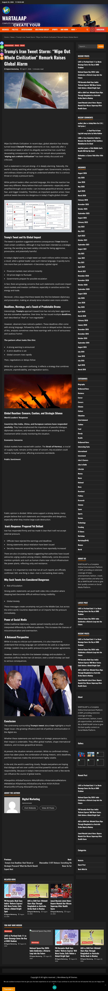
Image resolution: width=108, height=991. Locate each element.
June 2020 (81, 302)
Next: (55, 862)
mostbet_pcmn (83, 148)
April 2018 (81, 365)
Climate (80, 406)
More (73, 29)
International (9, 45)
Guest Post (82, 865)
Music (80, 478)
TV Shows (81, 531)
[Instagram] (2, 54)
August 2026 (82, 173)
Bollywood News (83, 389)
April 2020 (81, 311)
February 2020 (83, 320)
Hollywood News (83, 442)
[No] (105, 985)
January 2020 (82, 325)
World (22, 45)
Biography (81, 384)
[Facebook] (2, 43)
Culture (80, 411)
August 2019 (82, 347)
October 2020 (82, 284)
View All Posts (48, 808)
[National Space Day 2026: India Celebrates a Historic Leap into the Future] (41, 937)
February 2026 (83, 200)
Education (81, 415)
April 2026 (81, 191)
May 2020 (81, 307)
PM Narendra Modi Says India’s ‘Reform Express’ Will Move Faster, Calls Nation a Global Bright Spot (13, 906)
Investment (82, 455)
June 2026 (81, 182)
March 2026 (82, 195)
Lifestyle (81, 469)
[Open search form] (87, 30)
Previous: (21, 864)
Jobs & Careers (83, 460)
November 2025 (83, 204)
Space (80, 509)
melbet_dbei (82, 123)
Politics (80, 496)
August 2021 (82, 249)
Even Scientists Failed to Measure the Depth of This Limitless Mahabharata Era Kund (90, 141)
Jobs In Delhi (82, 464)
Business (5, 29)
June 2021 (81, 258)
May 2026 (81, 186)
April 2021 (81, 267)
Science (80, 505)
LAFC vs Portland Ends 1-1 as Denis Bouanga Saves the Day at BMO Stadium (89, 64)
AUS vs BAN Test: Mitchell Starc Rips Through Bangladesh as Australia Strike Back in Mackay (37, 904)
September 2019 (83, 342)
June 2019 (81, 356)
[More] (2, 58)
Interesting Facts (84, 446)
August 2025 (82, 217)
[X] (2, 50)
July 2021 (81, 253)
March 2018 (82, 369)
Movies (80, 473)
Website (80, 860)
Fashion (80, 424)
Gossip (80, 433)
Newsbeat (81, 491)
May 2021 (81, 262)
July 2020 (81, 298)
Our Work (64, 29)
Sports (54, 29)
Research (81, 500)
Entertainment (26, 29)
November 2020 (83, 280)
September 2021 (83, 244)
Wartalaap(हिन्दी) (83, 540)
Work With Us (82, 869)
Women (80, 545)
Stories (80, 518)
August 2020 (82, 293)
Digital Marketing (12, 69)
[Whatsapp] (2, 47)
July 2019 (81, 351)
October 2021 (82, 240)
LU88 (79, 138)
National (81, 482)
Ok (54, 987)
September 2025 (83, 213)
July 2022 (81, 226)
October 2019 (82, 338)
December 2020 (83, 275)
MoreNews (61, 977)
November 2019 (83, 334)
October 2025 (82, 209)
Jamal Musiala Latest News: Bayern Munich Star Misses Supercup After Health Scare (61, 904)
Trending (81, 527)
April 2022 (81, 235)
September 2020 (84, 289)
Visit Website (30, 808)
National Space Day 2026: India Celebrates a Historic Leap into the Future (90, 75)
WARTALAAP (14, 18)
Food (79, 429)
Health (80, 438)
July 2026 (81, 177)
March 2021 (82, 271)
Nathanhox (81, 155)
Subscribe (100, 29)
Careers (80, 402)
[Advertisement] (38, 127)
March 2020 (82, 316)
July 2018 (81, 360)
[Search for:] (87, 46)
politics (15, 29)
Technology (82, 522)
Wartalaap (81, 536)
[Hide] (1, 62)
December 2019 (83, 329)
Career (80, 397)
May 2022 (81, 231)
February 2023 (83, 222)
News (17, 45)
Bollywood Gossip (42, 29)
